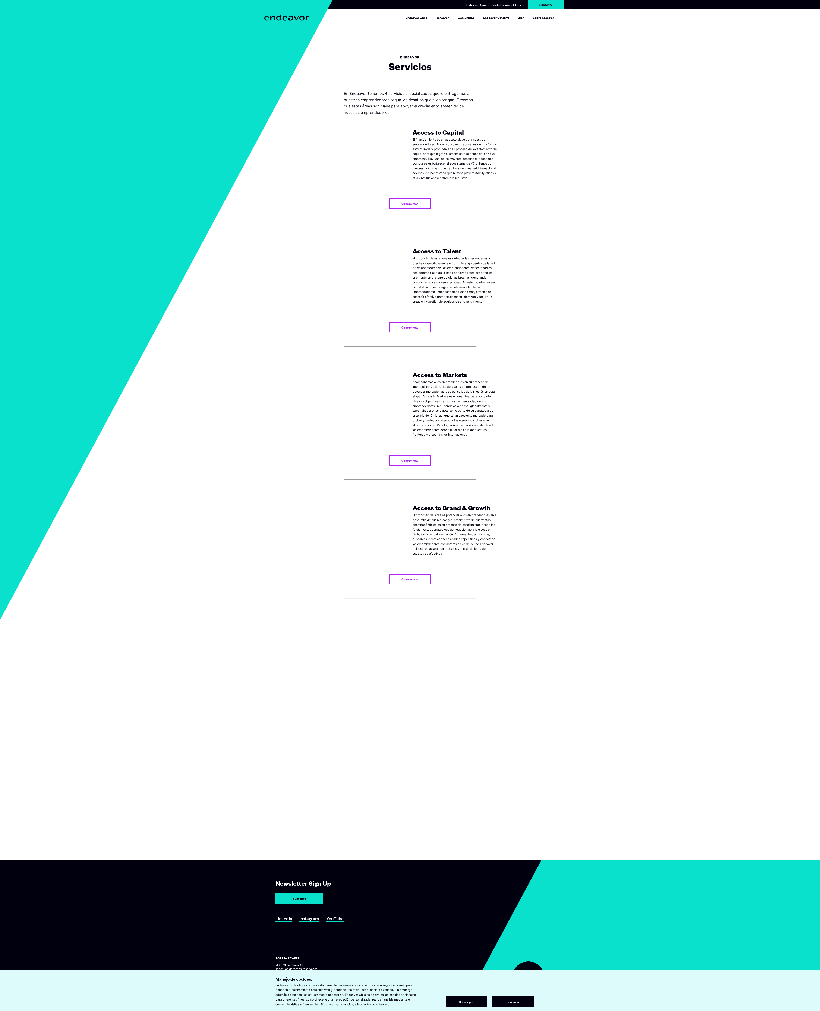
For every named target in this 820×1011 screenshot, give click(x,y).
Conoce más (409, 203)
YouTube (335, 918)
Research (442, 17)
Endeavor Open (476, 5)
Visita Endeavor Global (506, 5)
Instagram (309, 918)
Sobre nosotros (543, 17)
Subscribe (546, 4)
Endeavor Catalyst (496, 17)
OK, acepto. (466, 1001)
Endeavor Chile (416, 17)
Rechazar (513, 1001)
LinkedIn (283, 918)
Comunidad (466, 17)
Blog (521, 17)
